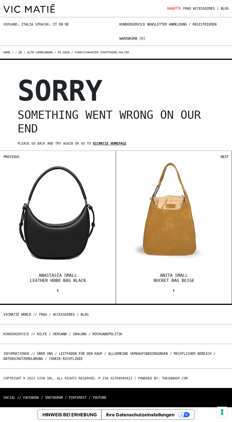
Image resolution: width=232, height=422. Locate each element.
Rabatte (174, 8)
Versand (60, 334)
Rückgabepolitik (107, 334)
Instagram (54, 398)
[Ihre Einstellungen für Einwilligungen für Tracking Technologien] (222, 412)
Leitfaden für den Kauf (80, 354)
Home (7, 52)
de (20, 52)
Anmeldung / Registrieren (192, 24)
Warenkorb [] (132, 39)
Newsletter (157, 24)
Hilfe (42, 334)
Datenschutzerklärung (23, 359)
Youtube (99, 398)
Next (225, 157)
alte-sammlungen (40, 52)
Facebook (31, 398)
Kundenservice (132, 24)
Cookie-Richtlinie (66, 359)
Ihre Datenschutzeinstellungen (140, 414)
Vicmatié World (17, 315)
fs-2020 (64, 52)
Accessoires (204, 8)
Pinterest (78, 398)
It (55, 24)
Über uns (46, 354)
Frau (187, 8)
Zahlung (80, 334)
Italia (27, 24)
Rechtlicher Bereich (192, 354)
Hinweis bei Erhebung (69, 414)
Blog (225, 8)
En (61, 24)
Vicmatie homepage (109, 143)
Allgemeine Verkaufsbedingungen (138, 354)
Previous (11, 157)
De (67, 24)
